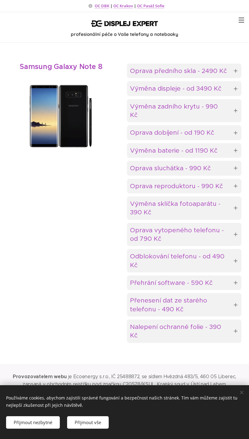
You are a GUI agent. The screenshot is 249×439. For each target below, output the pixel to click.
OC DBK (102, 6)
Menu (241, 20)
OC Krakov (123, 6)
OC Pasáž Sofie (150, 6)
